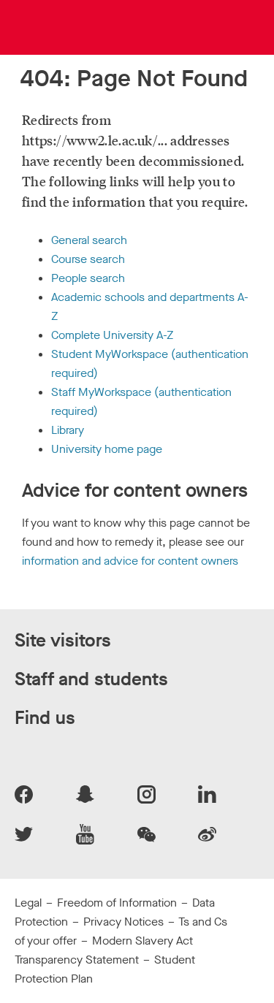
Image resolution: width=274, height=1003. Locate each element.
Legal (28, 902)
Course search (88, 259)
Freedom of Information (117, 902)
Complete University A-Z (112, 335)
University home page (106, 449)
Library (67, 430)
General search (89, 240)
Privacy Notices (123, 921)
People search (88, 278)
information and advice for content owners (130, 560)
